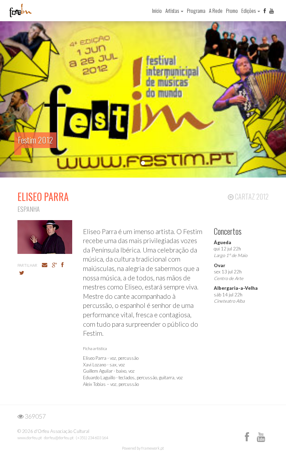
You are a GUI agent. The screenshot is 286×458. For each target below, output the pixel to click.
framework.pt (152, 448)
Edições (249, 10)
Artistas (172, 10)
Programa (196, 10)
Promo (232, 10)
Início (157, 10)
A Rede (216, 10)
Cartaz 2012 (251, 196)
